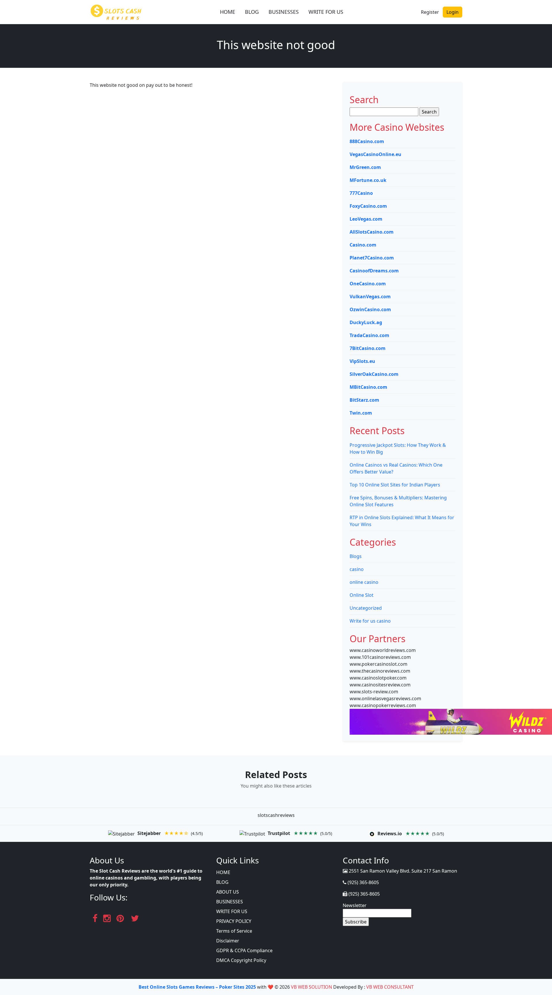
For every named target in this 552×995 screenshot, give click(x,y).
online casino (364, 582)
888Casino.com (367, 141)
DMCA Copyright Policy (241, 960)
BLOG (252, 11)
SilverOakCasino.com (374, 374)
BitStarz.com (364, 400)
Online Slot (361, 595)
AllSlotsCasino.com (372, 232)
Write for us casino (370, 621)
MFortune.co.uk (368, 180)
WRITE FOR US (325, 11)
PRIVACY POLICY (233, 921)
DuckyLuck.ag (366, 322)
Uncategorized (366, 608)
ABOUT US (227, 892)
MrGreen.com (365, 167)
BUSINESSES (284, 11)
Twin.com (361, 413)
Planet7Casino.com (372, 258)
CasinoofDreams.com (374, 270)
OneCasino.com (368, 283)
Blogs (356, 556)
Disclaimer (227, 941)
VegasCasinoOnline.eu (375, 154)
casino (357, 569)
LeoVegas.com (366, 219)
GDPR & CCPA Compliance (244, 950)
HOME (227, 11)
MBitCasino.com (368, 387)
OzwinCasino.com (370, 309)
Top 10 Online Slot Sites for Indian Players (395, 485)
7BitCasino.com (368, 348)
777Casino (361, 193)
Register (430, 12)
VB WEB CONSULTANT (390, 987)
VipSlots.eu (362, 361)
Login (452, 12)
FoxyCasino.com (368, 206)
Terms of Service (234, 931)
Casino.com (363, 245)
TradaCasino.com (369, 335)
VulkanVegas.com (370, 296)
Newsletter (355, 905)
